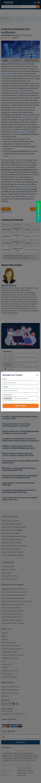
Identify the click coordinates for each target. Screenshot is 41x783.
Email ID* (5, 387)
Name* (5, 379)
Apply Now (20, 406)
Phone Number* (7, 395)
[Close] (37, 375)
